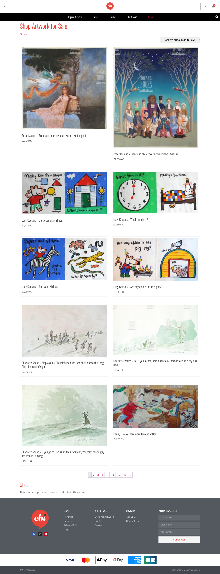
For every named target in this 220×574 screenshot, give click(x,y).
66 (124, 475)
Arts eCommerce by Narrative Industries (186, 569)
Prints (95, 17)
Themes (113, 17)
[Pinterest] (46, 534)
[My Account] (4, 6)
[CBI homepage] (110, 6)
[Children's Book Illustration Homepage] (40, 519)
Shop (150, 17)
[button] (217, 17)
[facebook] (34, 534)
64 (112, 475)
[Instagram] (40, 534)
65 (118, 475)
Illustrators (132, 17)
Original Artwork (74, 17)
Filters (23, 34)
